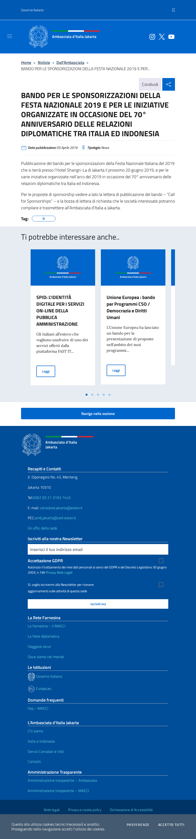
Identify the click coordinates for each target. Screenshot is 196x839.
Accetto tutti (171, 824)
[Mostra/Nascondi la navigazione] (9, 36)
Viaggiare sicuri (39, 646)
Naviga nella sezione (98, 413)
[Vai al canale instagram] (151, 36)
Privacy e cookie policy (84, 810)
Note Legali (64, 572)
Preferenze (138, 824)
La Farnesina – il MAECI (46, 626)
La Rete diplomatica (43, 636)
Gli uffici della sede (42, 528)
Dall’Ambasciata (70, 62)
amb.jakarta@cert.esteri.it (55, 518)
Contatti (34, 761)
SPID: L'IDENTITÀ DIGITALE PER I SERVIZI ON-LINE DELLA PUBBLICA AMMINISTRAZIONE (60, 311)
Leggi (48, 371)
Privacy (51, 572)
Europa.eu (43, 688)
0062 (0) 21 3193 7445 (52, 497)
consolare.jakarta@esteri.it (61, 508)
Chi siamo (35, 731)
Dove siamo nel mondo (46, 657)
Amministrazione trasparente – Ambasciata (62, 780)
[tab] (86, 395)
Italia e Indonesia (41, 741)
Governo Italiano (32, 9)
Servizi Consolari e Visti (46, 751)
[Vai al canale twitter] (160, 36)
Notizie (44, 62)
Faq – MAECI (38, 708)
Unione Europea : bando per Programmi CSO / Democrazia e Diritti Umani (131, 307)
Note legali (52, 810)
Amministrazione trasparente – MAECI (58, 790)
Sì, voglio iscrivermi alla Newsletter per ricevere (61, 584)
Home (26, 62)
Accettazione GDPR (45, 560)
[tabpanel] (63, 319)
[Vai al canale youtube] (170, 36)
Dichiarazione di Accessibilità (131, 810)
